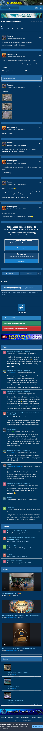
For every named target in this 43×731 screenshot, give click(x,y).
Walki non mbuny (13, 686)
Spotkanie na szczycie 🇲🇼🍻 (11, 593)
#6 (40, 161)
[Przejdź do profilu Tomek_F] (4, 352)
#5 (40, 143)
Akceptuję (38, 726)
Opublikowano (16, 38)
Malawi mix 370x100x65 (15, 561)
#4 (40, 128)
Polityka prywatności (22, 717)
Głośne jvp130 (11, 429)
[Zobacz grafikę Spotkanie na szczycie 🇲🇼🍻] (21, 582)
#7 (40, 183)
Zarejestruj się (21, 248)
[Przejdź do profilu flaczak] (4, 38)
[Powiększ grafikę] (15, 188)
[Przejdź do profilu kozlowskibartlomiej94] (4, 508)
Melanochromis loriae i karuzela (18, 672)
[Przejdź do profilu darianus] (4, 371)
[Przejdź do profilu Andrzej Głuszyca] (4, 465)
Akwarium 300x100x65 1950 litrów (18, 352)
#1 (40, 37)
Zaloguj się (21, 261)
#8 (40, 207)
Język (3, 717)
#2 (40, 55)
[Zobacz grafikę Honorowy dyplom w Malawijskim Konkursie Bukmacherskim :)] (21, 606)
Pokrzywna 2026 (9, 318)
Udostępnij (11, 273)
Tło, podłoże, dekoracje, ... (20, 29)
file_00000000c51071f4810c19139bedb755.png (18, 648)
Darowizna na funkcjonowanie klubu (16, 328)
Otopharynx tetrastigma (15, 700)
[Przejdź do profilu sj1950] (4, 413)
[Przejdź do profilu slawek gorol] (4, 55)
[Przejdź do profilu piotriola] (4, 498)
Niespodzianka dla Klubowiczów (14, 323)
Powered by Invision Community (21, 720)
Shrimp (9, 465)
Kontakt (33, 717)
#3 (40, 86)
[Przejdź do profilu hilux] (4, 430)
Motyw (10, 717)
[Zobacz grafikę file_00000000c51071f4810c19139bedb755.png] (21, 634)
